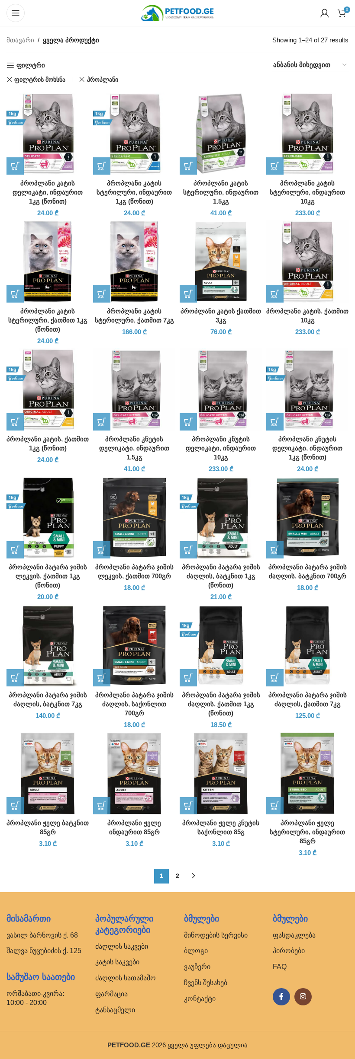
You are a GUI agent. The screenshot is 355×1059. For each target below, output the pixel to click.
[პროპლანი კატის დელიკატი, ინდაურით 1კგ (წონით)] (47, 134)
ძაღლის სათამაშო (125, 978)
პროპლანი (102, 79)
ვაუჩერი (197, 966)
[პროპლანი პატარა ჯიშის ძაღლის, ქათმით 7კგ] (307, 645)
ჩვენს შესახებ (205, 982)
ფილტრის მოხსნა (39, 80)
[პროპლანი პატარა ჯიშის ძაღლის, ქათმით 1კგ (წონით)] (221, 645)
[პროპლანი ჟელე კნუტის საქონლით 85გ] (221, 773)
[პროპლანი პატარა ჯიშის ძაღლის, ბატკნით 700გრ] (307, 517)
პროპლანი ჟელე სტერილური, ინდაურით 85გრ (307, 832)
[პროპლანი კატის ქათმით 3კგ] (221, 261)
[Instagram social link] (303, 996)
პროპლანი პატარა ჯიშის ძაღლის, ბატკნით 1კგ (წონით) (221, 576)
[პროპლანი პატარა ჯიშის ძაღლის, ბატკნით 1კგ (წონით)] (221, 517)
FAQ (280, 966)
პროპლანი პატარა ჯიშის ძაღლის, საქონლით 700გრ (134, 704)
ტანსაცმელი (115, 1010)
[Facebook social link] (281, 996)
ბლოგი (196, 950)
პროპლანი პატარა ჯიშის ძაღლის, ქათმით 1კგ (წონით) (221, 704)
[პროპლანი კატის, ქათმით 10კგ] (307, 261)
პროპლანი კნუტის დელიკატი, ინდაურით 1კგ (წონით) (307, 448)
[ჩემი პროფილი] (324, 13)
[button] (15, 166)
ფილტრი (30, 65)
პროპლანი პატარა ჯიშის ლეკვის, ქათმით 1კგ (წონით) (48, 576)
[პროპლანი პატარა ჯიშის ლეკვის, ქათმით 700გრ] (134, 517)
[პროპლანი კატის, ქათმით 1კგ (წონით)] (47, 389)
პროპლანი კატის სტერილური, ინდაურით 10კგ (307, 192)
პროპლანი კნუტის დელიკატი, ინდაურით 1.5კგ (134, 448)
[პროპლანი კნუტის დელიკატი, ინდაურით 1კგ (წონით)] (307, 389)
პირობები (289, 950)
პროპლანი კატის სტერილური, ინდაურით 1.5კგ (220, 192)
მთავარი (20, 40)
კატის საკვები (117, 962)
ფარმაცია (111, 994)
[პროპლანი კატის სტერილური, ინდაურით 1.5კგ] (221, 134)
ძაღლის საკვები (121, 946)
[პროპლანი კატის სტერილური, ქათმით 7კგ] (134, 261)
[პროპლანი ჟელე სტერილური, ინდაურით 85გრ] (307, 773)
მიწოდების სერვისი (216, 935)
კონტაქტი (200, 998)
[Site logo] (177, 12)
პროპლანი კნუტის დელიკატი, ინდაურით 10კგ (221, 448)
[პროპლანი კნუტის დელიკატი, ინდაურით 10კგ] (221, 389)
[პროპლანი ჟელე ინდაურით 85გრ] (134, 773)
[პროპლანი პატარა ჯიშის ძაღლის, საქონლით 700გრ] (134, 645)
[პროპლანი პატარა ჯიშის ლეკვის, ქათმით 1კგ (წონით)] (47, 517)
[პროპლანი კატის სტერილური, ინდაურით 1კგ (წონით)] (134, 134)
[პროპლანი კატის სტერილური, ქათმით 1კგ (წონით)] (47, 261)
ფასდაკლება (294, 935)
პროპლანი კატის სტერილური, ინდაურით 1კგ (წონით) (134, 192)
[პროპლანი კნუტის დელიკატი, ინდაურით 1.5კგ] (134, 389)
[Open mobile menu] (15, 13)
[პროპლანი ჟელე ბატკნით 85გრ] (47, 773)
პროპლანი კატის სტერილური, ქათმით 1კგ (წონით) (47, 320)
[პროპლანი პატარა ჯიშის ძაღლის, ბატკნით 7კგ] (47, 645)
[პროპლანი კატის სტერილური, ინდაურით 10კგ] (307, 134)
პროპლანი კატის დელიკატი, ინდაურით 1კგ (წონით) (48, 192)
